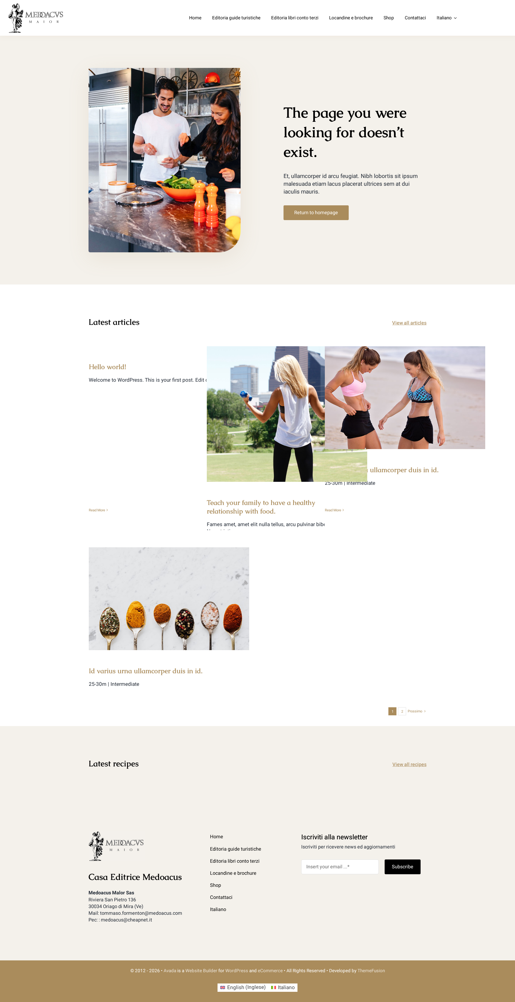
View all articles (409, 323)
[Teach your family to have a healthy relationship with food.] (287, 414)
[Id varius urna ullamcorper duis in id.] (405, 397)
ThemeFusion (371, 970)
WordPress (236, 970)
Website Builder (201, 970)
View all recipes (409, 764)
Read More (97, 510)
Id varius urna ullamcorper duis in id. (405, 392)
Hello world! (107, 366)
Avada (170, 970)
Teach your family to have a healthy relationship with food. (287, 405)
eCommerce (270, 970)
